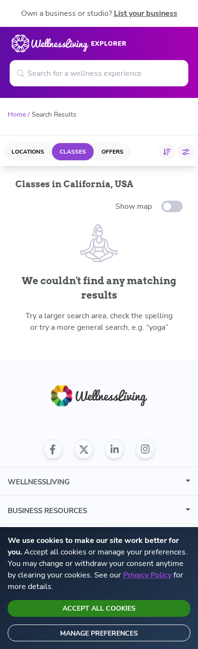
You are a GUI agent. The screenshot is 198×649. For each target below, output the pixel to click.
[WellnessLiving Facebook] (52, 449)
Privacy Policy (147, 575)
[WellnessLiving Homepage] (99, 395)
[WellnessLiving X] (83, 449)
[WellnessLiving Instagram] (145, 449)
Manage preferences (99, 633)
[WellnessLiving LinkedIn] (114, 449)
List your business (145, 13)
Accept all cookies (99, 608)
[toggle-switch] (172, 206)
